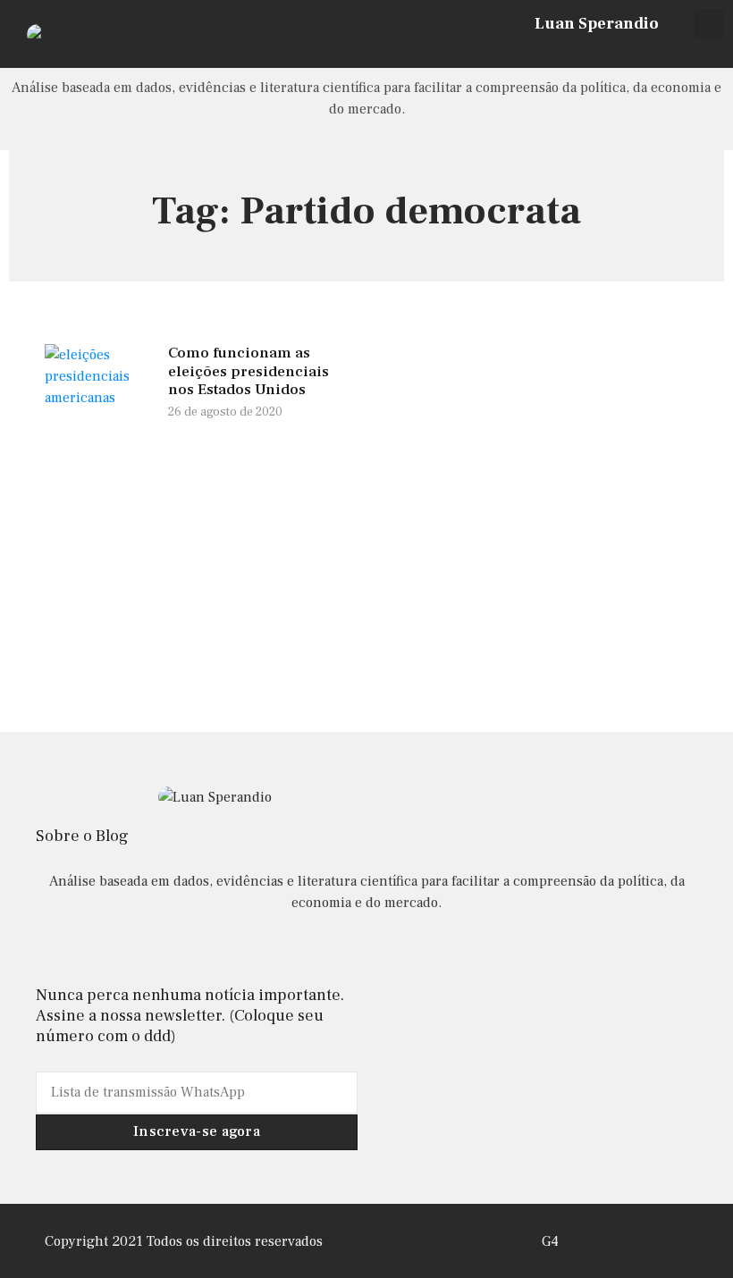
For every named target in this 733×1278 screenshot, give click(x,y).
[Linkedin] (698, 51)
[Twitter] (675, 51)
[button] (709, 23)
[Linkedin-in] (366, 950)
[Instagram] (651, 51)
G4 (550, 1241)
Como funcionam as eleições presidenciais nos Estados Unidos (248, 371)
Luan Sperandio (597, 23)
